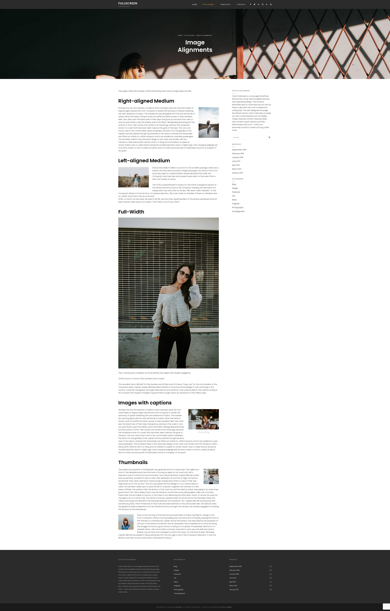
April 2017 (236, 165)
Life (233, 196)
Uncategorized (238, 211)
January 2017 (237, 173)
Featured (236, 192)
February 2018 (238, 153)
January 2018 (237, 157)
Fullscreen (127, 3)
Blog (234, 184)
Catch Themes (226, 607)
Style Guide (208, 4)
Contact (241, 4)
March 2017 (237, 169)
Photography (237, 207)
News (234, 200)
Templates (225, 4)
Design (235, 188)
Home (194, 4)
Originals (235, 203)
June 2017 (236, 161)
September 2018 (239, 149)
